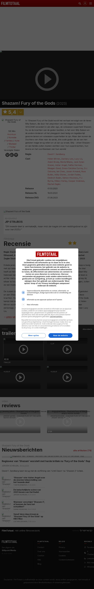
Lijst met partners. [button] (56, 317)
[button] (47, 304)
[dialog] (47, 294)
